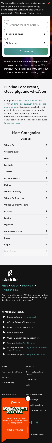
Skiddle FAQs (32, 399)
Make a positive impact (33, 354)
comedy (14, 107)
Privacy (5, 377)
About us (30, 366)
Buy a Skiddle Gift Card (36, 410)
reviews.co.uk (30, 317)
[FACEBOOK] (37, 422)
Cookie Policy (8, 382)
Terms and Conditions (12, 372)
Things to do (10, 289)
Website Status (9, 394)
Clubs (15, 285)
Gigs (5, 285)
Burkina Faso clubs (20, 104)
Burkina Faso (13, 123)
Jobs (28, 385)
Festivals (28, 285)
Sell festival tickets (34, 405)
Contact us (31, 379)
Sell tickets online (34, 394)
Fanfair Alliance (27, 343)
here (22, 13)
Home (4, 366)
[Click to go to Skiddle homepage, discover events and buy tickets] (10, 275)
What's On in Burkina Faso (29, 100)
